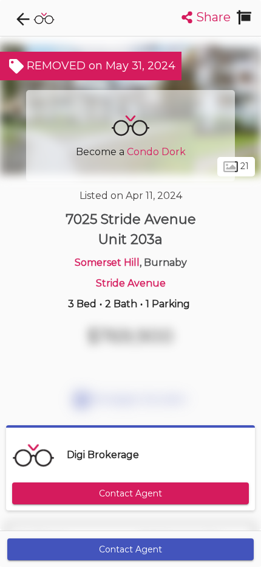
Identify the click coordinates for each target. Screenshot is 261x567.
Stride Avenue (131, 283)
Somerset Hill (107, 262)
